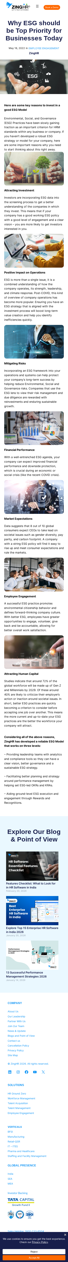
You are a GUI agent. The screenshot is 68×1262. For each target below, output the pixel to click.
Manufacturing (16, 1136)
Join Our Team (16, 1026)
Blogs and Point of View (21, 1035)
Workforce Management (21, 1098)
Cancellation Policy (18, 1045)
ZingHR (34, 53)
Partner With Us (16, 1021)
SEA (10, 1178)
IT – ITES (13, 1146)
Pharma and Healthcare (21, 1151)
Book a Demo (51, 7)
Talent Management (19, 1108)
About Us (13, 1011)
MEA (10, 1183)
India (10, 1173)
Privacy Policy (16, 1050)
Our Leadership (16, 1016)
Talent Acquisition (18, 1103)
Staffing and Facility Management (27, 1156)
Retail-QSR (14, 1141)
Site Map (13, 1055)
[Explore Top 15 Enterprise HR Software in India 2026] (32, 911)
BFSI (10, 1131)
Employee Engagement (44, 48)
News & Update (17, 1030)
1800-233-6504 (34, 1231)
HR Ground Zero (17, 1093)
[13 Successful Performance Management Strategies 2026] (32, 956)
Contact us (14, 1040)
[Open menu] (37, 6)
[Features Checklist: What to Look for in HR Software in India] (32, 867)
